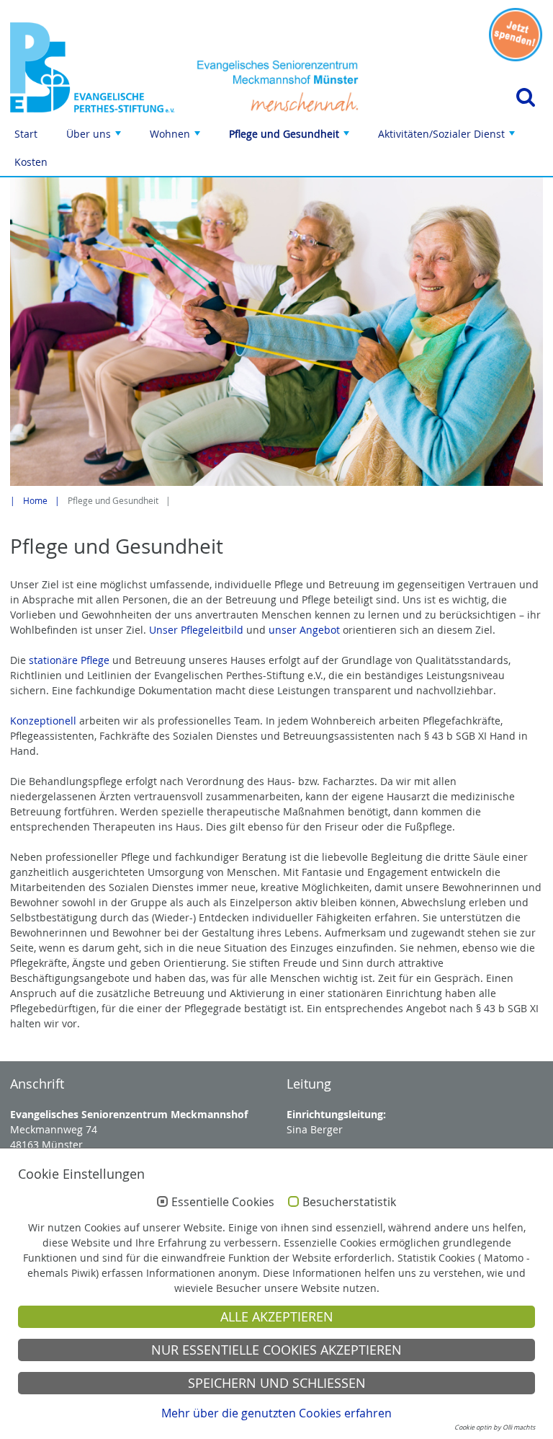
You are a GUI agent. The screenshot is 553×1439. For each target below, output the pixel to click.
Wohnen (176, 137)
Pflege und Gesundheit (290, 137)
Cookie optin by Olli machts (494, 1427)
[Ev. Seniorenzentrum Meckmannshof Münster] (92, 67)
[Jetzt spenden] (515, 34)
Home (35, 501)
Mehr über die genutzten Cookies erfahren (276, 1413)
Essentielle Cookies (222, 1202)
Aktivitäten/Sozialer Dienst (448, 137)
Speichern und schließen (277, 1383)
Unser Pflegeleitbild (196, 630)
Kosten (31, 162)
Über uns (95, 137)
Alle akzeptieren (276, 1317)
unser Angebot (304, 630)
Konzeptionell (44, 720)
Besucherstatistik (349, 1202)
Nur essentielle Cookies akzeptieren (276, 1350)
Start (25, 134)
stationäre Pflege (69, 660)
